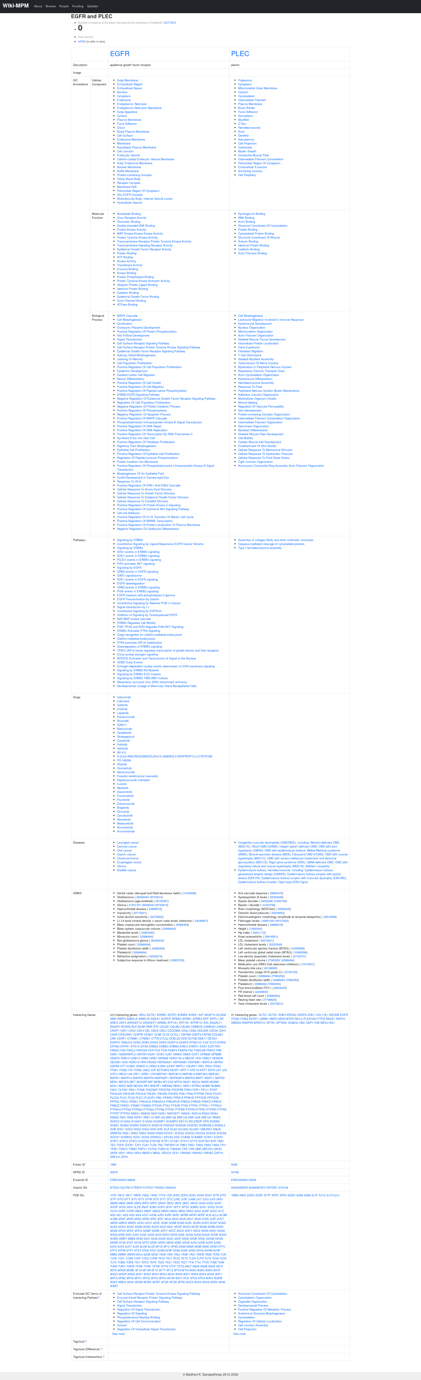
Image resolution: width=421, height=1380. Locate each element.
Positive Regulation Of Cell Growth (139, 383)
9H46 (222, 1282)
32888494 (182, 924)
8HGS (131, 1274)
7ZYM (156, 1266)
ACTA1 (151, 1015)
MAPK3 (138, 1078)
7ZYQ (180, 1266)
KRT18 (194, 1070)
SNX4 (142, 1133)
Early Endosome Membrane (134, 163)
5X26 (139, 1238)
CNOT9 (196, 1034)
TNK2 (183, 1145)
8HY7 (218, 1274)
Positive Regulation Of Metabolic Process (264, 1309)
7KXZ (176, 1258)
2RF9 (137, 1203)
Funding (78, 6)
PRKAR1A (158, 1101)
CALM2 (175, 1026)
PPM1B (189, 1097)
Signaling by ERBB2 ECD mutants (139, 674)
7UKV (121, 1266)
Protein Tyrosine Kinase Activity (137, 237)
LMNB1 (264, 1019)
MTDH (178, 1082)
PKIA (208, 1094)
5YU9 (137, 1242)
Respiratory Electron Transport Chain (261, 371)
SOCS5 (211, 1133)
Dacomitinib (124, 792)
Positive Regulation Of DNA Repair (139, 426)
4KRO (193, 1215)
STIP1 (165, 1141)
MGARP (142, 1082)
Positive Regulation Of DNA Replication (142, 430)
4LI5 (208, 1215)
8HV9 (202, 1274)
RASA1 (186, 1113)
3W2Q (156, 1211)
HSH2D (152, 1062)
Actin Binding (246, 221)
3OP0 (161, 1207)
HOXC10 (134, 1062)
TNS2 (199, 1145)
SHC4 (145, 1129)
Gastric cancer (126, 854)
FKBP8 (182, 1050)
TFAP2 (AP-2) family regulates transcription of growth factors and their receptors (168, 650)
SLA (166, 1129)
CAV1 (124, 1030)
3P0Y (169, 1207)
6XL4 (139, 1254)
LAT (218, 1070)
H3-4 (181, 1058)
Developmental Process (253, 1305)
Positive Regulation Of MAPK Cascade (142, 418)
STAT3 (133, 1141)
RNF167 (206, 1117)
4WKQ (123, 1223)
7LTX (113, 1262)
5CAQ (222, 1223)
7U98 (213, 1262)
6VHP (216, 1250)
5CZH (155, 1227)
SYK (213, 1141)
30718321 (140, 913)
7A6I (170, 1254)
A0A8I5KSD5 (239, 1187)
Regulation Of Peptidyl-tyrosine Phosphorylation (147, 458)
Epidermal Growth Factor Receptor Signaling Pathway (151, 351)
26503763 (177, 960)
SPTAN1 (281, 1022)
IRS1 (201, 1066)
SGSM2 (215, 1121)
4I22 (125, 1215)
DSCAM (334, 1015)
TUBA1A (163, 1149)
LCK (224, 1070)
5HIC (128, 1234)
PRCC (124, 1101)
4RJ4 (167, 1219)
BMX (149, 1026)
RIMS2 (114, 1117)
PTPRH (190, 1109)
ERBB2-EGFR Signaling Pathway (138, 394)
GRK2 (173, 1058)
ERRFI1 (194, 1046)
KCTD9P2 (163, 1070)
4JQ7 (145, 1215)
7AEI (192, 1254)
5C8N (180, 1223)
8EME (130, 1270)
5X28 (154, 1238)
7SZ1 (168, 1262)
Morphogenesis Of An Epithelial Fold (140, 473)
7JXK (113, 1258)
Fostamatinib (125, 796)
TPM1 (114, 1149)
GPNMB (216, 1054)
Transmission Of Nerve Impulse (258, 363)
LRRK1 (145, 1074)
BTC (156, 1026)
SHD (153, 1129)
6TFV (113, 1250)
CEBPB (138, 1034)
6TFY (130, 1250)
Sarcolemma (246, 139)
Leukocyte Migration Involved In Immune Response (270, 319)
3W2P (147, 1211)
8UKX (114, 1282)
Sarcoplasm (245, 116)
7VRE (147, 1266)
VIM (316, 1022)
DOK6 (162, 1042)
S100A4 (125, 1121)
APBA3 (176, 1019)
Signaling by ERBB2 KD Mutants (138, 670)
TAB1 (220, 1141)
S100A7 (136, 1121)
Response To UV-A (129, 481)
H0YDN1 (271, 1187)
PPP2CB (200, 1097)
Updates (92, 6)
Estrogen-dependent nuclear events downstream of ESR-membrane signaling (166, 666)
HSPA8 (114, 1066)
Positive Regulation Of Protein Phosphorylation (147, 331)
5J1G (322, 1195)
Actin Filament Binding (131, 300)
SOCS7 (115, 1137)
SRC (177, 1137)
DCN (184, 1038)
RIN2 (130, 1117)
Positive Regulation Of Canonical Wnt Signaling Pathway (153, 509)
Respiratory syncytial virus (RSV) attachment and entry (152, 682)
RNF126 (160, 1117)
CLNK (158, 1034)
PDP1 (196, 1090)
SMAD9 (236, 1022)
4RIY (160, 1219)
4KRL (175, 1215)
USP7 (309, 1022)
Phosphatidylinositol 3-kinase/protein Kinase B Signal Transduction (159, 422)
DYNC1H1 (195, 1042)
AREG (114, 1022)
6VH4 (200, 1250)
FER (151, 1050)
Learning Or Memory (130, 359)
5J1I (336, 1195)
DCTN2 (192, 1038)
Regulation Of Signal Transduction (138, 1309)
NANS (205, 1082)
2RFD (145, 1203)
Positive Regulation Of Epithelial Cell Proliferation (148, 454)
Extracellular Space (129, 88)
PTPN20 (137, 1109)
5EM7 (220, 1227)
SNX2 (134, 1133)
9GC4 (189, 1282)
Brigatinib (123, 807)
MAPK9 (190, 1078)
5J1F (315, 1195)
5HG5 (205, 1231)
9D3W (139, 1282)
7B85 (208, 1254)
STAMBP (197, 1137)
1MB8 (235, 1195)
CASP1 (115, 1030)
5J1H (329, 1195)
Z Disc (242, 123)
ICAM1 (131, 1066)
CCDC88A (174, 1030)
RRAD (216, 1117)
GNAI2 (177, 1054)
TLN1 (145, 1145)
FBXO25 (141, 1050)
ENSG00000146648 (122, 1180)
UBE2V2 (207, 1149)
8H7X (216, 1270)
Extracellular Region (130, 84)
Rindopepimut (125, 736)
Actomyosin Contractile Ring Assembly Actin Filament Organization (281, 465)
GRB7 (153, 1058)
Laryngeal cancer (128, 842)
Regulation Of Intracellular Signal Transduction (146, 1329)
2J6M (191, 1199)
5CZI (163, 1227)
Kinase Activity (126, 261)
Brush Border (246, 108)
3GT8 (122, 1207)
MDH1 (114, 1082)
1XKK (153, 1195)
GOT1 (195, 1054)
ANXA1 (155, 1019)
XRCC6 (166, 1153)
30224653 (277, 913)
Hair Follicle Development (133, 335)
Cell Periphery (247, 175)
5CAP (213, 1223)
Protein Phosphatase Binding (135, 277)
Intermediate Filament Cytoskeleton (260, 159)
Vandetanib (124, 732)
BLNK (141, 1026)
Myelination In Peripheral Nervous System (265, 367)
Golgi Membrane (127, 80)
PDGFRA (165, 1090)
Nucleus (122, 92)
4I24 (138, 1215)
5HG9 (113, 1234)
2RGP (162, 1203)
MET (133, 1082)
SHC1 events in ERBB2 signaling (138, 552)
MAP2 (274, 1019)
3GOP (114, 1207)
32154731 (299, 956)
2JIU (206, 1199)
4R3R (129, 1219)
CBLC (163, 1030)
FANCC (115, 1050)
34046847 (201, 921)
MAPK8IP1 (162, 1078)
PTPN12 (216, 1105)
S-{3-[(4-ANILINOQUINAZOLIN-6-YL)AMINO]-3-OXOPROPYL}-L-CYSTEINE (165, 756)
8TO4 (201, 1278)
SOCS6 (221, 1133)
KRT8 (211, 1070)
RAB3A (145, 1113)
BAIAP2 (115, 1026)
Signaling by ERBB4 (130, 548)
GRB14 (135, 1058)
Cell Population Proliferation (134, 363)
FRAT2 (210, 1050)
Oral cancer (124, 850)
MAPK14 (126, 1078)
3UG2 (211, 1207)
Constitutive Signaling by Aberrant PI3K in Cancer (148, 603)
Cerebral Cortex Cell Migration (136, 375)
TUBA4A (175, 1149)
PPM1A (178, 1097)
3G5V (210, 1203)
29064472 (276, 893)
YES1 (175, 1153)
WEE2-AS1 (327, 1022)
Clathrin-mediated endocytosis (136, 638)
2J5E (177, 1199)
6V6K (184, 1250)
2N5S (129, 1203)
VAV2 (129, 1153)
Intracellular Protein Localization (258, 343)
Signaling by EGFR (129, 567)
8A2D (211, 1266)
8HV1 (139, 1274)
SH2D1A (145, 1125)
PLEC (240, 53)
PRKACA (145, 1101)
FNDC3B (199, 1050)
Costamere (245, 147)
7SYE (153, 1262)
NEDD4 (138, 1086)
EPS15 (135, 1046)
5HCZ (196, 1231)
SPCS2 (168, 1137)
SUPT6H (204, 1141)
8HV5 (171, 1274)
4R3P (121, 1219)
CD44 (184, 1030)
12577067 (169, 22)
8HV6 (178, 1274)
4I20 (113, 1215)
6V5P (168, 1250)
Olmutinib (123, 811)
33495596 (297, 948)
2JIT (199, 1199)
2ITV (141, 1199)
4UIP (213, 1219)
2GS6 (200, 1195)
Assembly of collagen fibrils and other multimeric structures (276, 540)
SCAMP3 (172, 1121)
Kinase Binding (126, 273)
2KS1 (219, 1199)
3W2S (173, 1211)
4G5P (205, 1211)
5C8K (164, 1223)
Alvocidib (123, 721)
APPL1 (214, 1019)
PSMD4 (146, 1105)
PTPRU (125, 1113)
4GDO (291, 1195)
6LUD (151, 1246)
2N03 (242, 1195)
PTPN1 (193, 1105)
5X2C (169, 1238)
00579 (114, 1172)
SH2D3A (180, 1125)
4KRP (201, 1215)
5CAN (196, 1223)
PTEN (321, 1019)
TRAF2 (123, 1149)
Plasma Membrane (129, 120)
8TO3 (193, 1278)
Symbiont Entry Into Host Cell (136, 438)
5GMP (147, 1231)
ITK (130, 1070)
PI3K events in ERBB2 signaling (137, 591)
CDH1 (222, 1030)
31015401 (307, 964)
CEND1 (148, 1034)
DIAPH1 (115, 1042)
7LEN (192, 1258)
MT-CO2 (168, 1082)
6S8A (190, 1246)
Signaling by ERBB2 (130, 540)
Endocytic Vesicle (128, 155)
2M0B (114, 1203)
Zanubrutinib (125, 815)
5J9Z (143, 1234)
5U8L (181, 1234)
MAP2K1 (162, 1074)
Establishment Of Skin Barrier (257, 446)
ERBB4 (174, 1046)
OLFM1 (123, 1090)
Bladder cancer (126, 870)
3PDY (275, 1195)
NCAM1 (214, 1082)
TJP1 (138, 1145)
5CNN (138, 1227)
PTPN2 (126, 1109)
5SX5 (173, 1234)
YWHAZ (208, 1153)
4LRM (114, 1219)
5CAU (122, 1227)
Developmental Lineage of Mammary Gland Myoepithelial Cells (157, 686)
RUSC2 (115, 1121)
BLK (134, 1026)
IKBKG (140, 1066)
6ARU (162, 1242)
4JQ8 (153, 1215)
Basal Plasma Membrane (133, 131)
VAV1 (121, 1153)
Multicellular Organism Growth (257, 398)
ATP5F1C (196, 1022)
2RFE (153, 1203)
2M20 (121, 1203)
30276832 (156, 917)
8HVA (210, 1274)
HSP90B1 (194, 1062)
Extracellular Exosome (252, 167)
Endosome (124, 100)
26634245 (279, 988)
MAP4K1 (214, 1074)
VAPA (114, 1153)
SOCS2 (179, 1133)
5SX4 (165, 1234)
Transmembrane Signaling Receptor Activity (145, 245)
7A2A (162, 1254)
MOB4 (158, 1082)
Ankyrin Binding (248, 241)
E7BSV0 (136, 1187)
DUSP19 (172, 1042)
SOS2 (145, 1137)
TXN (191, 1149)
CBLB (155, 1030)
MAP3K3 (202, 1074)
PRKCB (196, 1101)
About (38, 6)
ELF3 (213, 1042)
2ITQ (120, 1199)
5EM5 (203, 1227)
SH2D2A (168, 1125)
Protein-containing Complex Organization (264, 414)
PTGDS (157, 1105)
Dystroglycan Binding (251, 214)
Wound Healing (247, 402)
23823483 (147, 932)
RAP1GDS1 (158, 1113)
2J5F (184, 1199)
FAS (123, 1050)
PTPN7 (169, 1109)
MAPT (200, 1078)
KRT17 (184, 1070)
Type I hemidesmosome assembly (260, 548)
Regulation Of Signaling (132, 1313)
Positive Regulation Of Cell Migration (140, 387)
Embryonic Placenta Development (138, 327)
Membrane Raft (127, 187)
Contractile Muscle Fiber (253, 155)
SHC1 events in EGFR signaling (137, 579)
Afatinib (122, 764)
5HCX (180, 1231)
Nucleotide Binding (129, 214)
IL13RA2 (151, 1066)
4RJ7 (190, 1219)
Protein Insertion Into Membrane (137, 461)
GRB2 (144, 1058)
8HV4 (163, 1274)
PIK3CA (141, 1094)
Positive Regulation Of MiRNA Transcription (145, 521)
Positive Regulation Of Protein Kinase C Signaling (148, 505)
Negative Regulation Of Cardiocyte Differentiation (148, 529)
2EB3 (184, 1195)
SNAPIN (247, 1022)
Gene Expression (249, 347)
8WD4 (122, 1282)
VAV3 (137, 1153)
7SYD (144, 1262)
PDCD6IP (152, 1090)
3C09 (202, 1203)
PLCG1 (217, 1094)
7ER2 (215, 1254)
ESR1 (203, 1046)
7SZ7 (183, 1262)
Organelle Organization (252, 1301)
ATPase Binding (127, 304)
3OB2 (153, 1207)
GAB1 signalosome (129, 575)
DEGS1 (212, 1038)
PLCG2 (114, 1097)
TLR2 (153, 1145)
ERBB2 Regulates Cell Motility (136, 623)
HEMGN (217, 1058)
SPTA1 (270, 1022)
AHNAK (182, 1015)
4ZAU (140, 1223)
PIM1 (182, 1094)
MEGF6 (124, 1082)
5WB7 (123, 1238)
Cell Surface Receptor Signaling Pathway (143, 343)
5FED (122, 1231)
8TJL (186, 1278)
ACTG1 (273, 1015)
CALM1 (164, 1026)
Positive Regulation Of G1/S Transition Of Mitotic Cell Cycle (155, 517)
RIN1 (123, 1117)
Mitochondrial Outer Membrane (257, 88)
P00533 (159, 1187)
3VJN (219, 1207)
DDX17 (202, 1038)
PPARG (168, 1097)
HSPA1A (207, 1062)
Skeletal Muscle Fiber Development (260, 434)
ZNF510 (115, 1157)
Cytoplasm (124, 96)
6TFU (221, 1246)
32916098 (329, 917)
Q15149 (283, 1187)
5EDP (178, 1227)
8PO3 (154, 1278)
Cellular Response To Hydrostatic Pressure (265, 454)
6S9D (213, 1246)
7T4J (198, 1262)
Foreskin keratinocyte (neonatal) (137, 776)
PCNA (141, 1090)
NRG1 (187, 1086)
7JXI (223, 1254)
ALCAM (221, 1015)
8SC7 (178, 1278)
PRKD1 (125, 1105)
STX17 (184, 1141)
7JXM (129, 1258)
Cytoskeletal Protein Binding (256, 233)
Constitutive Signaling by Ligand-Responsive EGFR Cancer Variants (160, 544)
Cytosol (122, 116)
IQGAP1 (191, 1066)
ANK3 (282, 1015)
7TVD (205, 1262)
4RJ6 (182, 1219)
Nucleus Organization (251, 327)
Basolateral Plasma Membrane (136, 147)
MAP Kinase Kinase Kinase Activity (140, 233)
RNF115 (148, 1117)
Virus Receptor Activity (131, 217)
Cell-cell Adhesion (128, 513)
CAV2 (132, 1030)
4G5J (197, 1211)
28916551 (271, 936)
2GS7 (208, 1195)
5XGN (219, 1238)
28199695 (270, 968)
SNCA (217, 1129)
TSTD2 (152, 1149)
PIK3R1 (152, 1094)
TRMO (132, 1149)
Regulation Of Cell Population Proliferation (143, 402)
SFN (206, 1121)
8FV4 (185, 1270)
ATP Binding (125, 257)
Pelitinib (122, 744)
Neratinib (122, 788)
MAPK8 (149, 1078)
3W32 (181, 1211)
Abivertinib (123, 819)
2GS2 (192, 1195)
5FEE (130, 1231)
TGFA (120, 1145)
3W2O (139, 1211)
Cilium (121, 127)
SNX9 (159, 1133)
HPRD (82, 41)
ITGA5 (216, 1066)
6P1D (159, 1246)
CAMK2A (197, 1026)
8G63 (192, 1270)
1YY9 (161, 1195)
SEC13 (183, 1121)
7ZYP (172, 1266)
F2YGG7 (148, 1187)
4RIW (145, 1219)
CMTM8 (186, 1034)
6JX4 (121, 1246)
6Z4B (147, 1254)
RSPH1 (341, 1019)
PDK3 (188, 1090)
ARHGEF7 (149, 1022)
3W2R (165, 1211)
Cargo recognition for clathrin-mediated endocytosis (149, 634)
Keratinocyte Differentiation (255, 379)
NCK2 (122, 1086)
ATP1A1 (173, 1022)
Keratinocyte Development (255, 323)
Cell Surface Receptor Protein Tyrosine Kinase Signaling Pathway (158, 347)
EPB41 (222, 1042)
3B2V (178, 1203)
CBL (147, 1030)
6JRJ (194, 1242)
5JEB (150, 1234)
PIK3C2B (129, 1094)
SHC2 (129, 1129)
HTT (123, 1066)
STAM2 (185, 1137)
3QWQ (194, 1207)
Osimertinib (124, 768)
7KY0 (184, 1258)
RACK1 (330, 1019)
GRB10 (125, 1058)
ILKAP (170, 1066)
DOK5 (154, 1042)
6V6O (192, 1250)
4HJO (213, 1211)
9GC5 (197, 1282)
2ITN (216, 1195)
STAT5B (155, 1141)
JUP (153, 1070)
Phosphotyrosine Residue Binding (138, 1317)
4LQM (223, 1215)
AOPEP (166, 1019)
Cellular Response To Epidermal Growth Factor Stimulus (153, 497)
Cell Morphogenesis (129, 319)
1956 (113, 1164)
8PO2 (146, 1278)
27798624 (269, 999)
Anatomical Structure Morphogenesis (261, 1313)
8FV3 (177, 1270)
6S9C (205, 1246)
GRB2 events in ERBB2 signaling (138, 587)
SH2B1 (114, 1125)
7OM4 (121, 1262)
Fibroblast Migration (250, 351)
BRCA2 (291, 1015)
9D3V (130, 1282)
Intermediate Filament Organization (260, 422)
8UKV (209, 1278)
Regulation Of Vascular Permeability (261, 406)
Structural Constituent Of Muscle (259, 237)
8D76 (113, 1270)
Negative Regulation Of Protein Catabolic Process (148, 406)
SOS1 (137, 1137)
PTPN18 (115, 1109)
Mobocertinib (125, 823)
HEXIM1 (115, 1062)
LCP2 (113, 1074)
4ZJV (148, 1223)
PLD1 (123, 1097)
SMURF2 (206, 1129)
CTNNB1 (132, 1038)
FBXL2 (131, 1050)
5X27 (147, 1238)
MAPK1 (115, 1078)
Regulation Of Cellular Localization (260, 1321)
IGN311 (122, 725)
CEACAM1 (125, 1034)
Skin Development (249, 410)
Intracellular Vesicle (129, 202)
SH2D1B (157, 1125)
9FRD (181, 1282)
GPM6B (205, 1054)
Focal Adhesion (127, 123)
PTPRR (211, 1109)
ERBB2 (153, 1046)
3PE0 (283, 1195)
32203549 (276, 897)
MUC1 (187, 1082)
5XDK (193, 1238)
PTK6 (184, 1105)
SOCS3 (190, 1133)
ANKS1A (132, 1019)
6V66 (176, 1250)
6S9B (198, 1246)
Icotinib (121, 784)
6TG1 (153, 1250)
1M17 (128, 1195)
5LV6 (158, 1234)
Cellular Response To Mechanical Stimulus (265, 450)
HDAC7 (206, 1058)
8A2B (203, 1266)
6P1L (167, 1246)
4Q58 (299, 1195)
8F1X (154, 1270)
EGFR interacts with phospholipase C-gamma (146, 595)
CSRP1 (121, 1038)
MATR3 (220, 1078)
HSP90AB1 (180, 1062)
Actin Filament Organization (255, 335)
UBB (198, 1149)
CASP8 (302, 1015)
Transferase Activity (130, 265)
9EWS (147, 1282)
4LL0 (215, 1215)
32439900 (261, 992)
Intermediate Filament (252, 100)
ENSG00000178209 (243, 1180)
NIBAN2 (167, 1086)
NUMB (206, 1086)
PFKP (213, 1090)
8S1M (171, 1278)
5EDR (195, 1227)
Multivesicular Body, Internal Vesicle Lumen (145, 198)
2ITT (127, 1199)
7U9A (113, 1266)
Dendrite (243, 135)
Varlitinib (122, 748)
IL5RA (162, 1066)
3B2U (170, 1203)
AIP (201, 1015)
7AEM (200, 1254)
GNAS (187, 1054)
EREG (184, 1046)
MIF (150, 1082)
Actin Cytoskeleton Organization (258, 375)
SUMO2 (293, 1022)
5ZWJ (153, 1242)
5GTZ (172, 1231)
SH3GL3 (219, 1125)
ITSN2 (138, 1070)
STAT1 (114, 1141)
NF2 (146, 1086)
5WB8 (131, 1238)
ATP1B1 (184, 1022)
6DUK (186, 1242)
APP (206, 1019)
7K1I (169, 1258)
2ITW (148, 1199)
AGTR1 (172, 1015)
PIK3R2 (162, 1094)
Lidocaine (123, 701)
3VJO (113, 1211)
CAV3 (140, 1030)
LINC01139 (125, 1074)
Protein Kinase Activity (131, 229)
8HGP (123, 1274)
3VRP (122, 1211)
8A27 (188, 1266)
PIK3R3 (173, 1094)
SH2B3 (134, 1125)
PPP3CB (213, 1097)
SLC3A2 (183, 1129)
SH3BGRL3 (206, 1125)
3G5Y (218, 1203)
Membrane (123, 143)
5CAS (114, 1227)
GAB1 (114, 1054)
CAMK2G (209, 1026)
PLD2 (131, 1097)
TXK (184, 1149)
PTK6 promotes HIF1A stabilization (139, 642)
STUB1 (174, 1141)
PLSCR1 (149, 1097)
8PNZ (122, 1278)
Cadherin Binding (128, 292)
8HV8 (194, 1274)
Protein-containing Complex (134, 175)
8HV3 (155, 1274)
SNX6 (151, 1133)
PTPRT (115, 1113)
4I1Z (221, 1211)
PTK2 (166, 1105)
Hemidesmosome (249, 127)
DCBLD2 (174, 1038)
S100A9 (147, 1121)
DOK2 (137, 1042)
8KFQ (114, 1278)
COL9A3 (217, 1034)
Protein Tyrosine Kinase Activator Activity (143, 281)
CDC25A (202, 1030)
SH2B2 (124, 1125)
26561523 (268, 921)
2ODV (259, 1195)
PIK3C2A (116, 1094)
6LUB (143, 1246)
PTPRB (180, 1109)
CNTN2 (206, 1034)
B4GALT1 (216, 1022)
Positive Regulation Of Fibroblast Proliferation (146, 442)
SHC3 (137, 1129)
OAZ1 (114, 1090)
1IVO (113, 1195)
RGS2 (205, 1113)
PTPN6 (159, 1109)
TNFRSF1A (171, 1145)
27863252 (274, 960)
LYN (152, 1074)
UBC (302, 1022)
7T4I (191, 1262)
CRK (113, 1038)
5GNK (156, 1231)
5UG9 (197, 1234)
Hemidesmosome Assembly (256, 383)
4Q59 (307, 1195)
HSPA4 (218, 1062)
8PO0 (130, 1278)
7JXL (121, 1258)
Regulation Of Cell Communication (139, 1321)
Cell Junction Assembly (253, 1325)
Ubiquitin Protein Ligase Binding (137, 285)
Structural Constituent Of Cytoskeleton (262, 225)
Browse (51, 6)
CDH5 (114, 1034)
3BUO (194, 1203)
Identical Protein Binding (132, 289)
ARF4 (122, 1022)
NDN (130, 1086)
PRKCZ (115, 1105)
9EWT (156, 1282)
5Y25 (122, 1242)
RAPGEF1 (173, 1113)
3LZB (137, 1207)
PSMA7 (136, 1105)
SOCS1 (169, 1133)
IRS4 (208, 1066)
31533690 (189, 893)
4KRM (184, 1215)
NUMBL (216, 1086)
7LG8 (215, 1258)
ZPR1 (124, 1157)
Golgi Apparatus (127, 112)
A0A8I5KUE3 (257, 1187)
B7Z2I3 (114, 1187)
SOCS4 (200, 1133)
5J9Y (136, 1234)
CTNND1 (144, 1038)
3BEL (185, 1203)
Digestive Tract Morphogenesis (136, 446)
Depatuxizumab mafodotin (133, 780)
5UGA (206, 1234)
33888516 (155, 909)
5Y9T (130, 1242)
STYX (194, 1141)
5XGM (210, 1238)
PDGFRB (177, 1090)
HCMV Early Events (130, 662)
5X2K (185, 1238)
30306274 (155, 956)
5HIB (121, 1234)
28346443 (142, 897)
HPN (143, 1062)
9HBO (114, 1286)
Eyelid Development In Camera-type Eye (143, 477)
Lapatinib (122, 713)
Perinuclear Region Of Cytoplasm (138, 191)
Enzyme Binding (127, 269)
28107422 (281, 921)
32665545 (284, 909)
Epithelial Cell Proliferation (133, 450)
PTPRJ (200, 1109)
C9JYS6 (125, 1187)
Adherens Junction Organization (258, 394)
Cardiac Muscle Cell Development (259, 442)
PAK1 (132, 1090)
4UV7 (220, 1219)
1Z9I (169, 1195)
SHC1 (120, 1129)
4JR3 (160, 1215)
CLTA (165, 1034)
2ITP (113, 1199)
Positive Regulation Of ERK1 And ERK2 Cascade (148, 485)
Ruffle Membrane (128, 171)
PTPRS (222, 1109)
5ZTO (145, 1242)
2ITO (223, 1195)
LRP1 (136, 1074)
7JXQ (145, 1258)
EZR (211, 1046)
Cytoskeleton (246, 96)
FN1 (190, 1050)
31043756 (280, 901)
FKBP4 (172, 1050)
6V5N (160, 1250)
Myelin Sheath (247, 151)
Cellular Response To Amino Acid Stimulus (144, 489)
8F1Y (162, 1270)
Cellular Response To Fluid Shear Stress (264, 458)
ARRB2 (162, 1022)
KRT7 (203, 1070)
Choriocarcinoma (127, 858)
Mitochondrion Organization (255, 331)
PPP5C (115, 1101)
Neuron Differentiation (130, 379)
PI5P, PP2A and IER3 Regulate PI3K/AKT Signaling (150, 627)
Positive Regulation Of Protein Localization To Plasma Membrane (158, 525)
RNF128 (171, 1117)
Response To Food (250, 387)
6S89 (182, 1246)
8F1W (146, 1270)
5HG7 (213, 1231)
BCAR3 (126, 1026)
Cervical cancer (127, 846)
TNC (160, 1145)
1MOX (137, 1195)
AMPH (121, 1019)
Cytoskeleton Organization (255, 1297)
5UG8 (189, 1234)
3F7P (267, 1195)
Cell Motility (245, 438)
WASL (157, 1153)
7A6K (184, 1254)
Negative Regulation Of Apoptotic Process (144, 414)
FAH (217, 1046)
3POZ (185, 1207)
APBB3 (197, 1019)
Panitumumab (126, 717)
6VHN (208, 1250)
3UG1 (203, 1207)
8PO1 (138, 1278)
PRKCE (217, 1101)
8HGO (114, 1274)
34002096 (266, 901)
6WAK (122, 1254)
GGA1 (151, 1054)
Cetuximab (124, 697)
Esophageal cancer (129, 862)
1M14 (120, 1195)
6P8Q (174, 1246)
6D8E (178, 1242)
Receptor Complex (129, 183)
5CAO (205, 1223)
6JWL (217, 1242)
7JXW (153, 1258)
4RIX (153, 1219)
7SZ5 (176, 1262)
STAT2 (124, 1141)
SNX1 (126, 1133)
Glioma (121, 866)
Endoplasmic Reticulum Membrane (139, 108)
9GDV (214, 1282)
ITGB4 (244, 1019)
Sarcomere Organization (253, 426)
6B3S (170, 1242)
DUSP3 (184, 1042)
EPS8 (144, 1046)
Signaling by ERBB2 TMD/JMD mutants (142, 678)
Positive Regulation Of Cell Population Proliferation (149, 367)
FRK (219, 1050)
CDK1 (311, 1015)
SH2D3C (192, 1125)
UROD (218, 1149)
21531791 (135, 905)
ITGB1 (114, 1070)
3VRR (130, 1211)
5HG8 (221, 1231)
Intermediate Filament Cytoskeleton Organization (269, 418)
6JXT (128, 1246)
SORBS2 (126, 1137)
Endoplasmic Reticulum (132, 104)
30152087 (161, 901)
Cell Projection (247, 143)
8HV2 (147, 1274)
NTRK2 (196, 1086)
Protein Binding (126, 253)
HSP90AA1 (164, 1062)
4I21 (119, 1215)
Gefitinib (122, 705)
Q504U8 (170, 1187)
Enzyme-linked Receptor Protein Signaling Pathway (149, 1297)
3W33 (189, 1211)
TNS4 (215, 1145)
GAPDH (142, 1054)
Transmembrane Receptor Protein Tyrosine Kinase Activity (154, 241)
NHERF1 (155, 1086)
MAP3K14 (188, 1074)
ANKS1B (144, 1019)
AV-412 (121, 752)
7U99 (221, 1262)
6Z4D (154, 1254)
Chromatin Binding (128, 221)
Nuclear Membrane (129, 167)
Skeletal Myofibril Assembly (256, 359)
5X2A (162, 1238)
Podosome (245, 80)
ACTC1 (263, 1015)
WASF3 (147, 1153)
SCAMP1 (159, 1121)
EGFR (120, 53)
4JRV (168, 1215)
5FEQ (138, 1231)
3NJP (144, 1207)
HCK (198, 1058)
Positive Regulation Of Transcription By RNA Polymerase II (155, 434)
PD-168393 (124, 760)
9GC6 (205, 1282)
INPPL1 (181, 1066)
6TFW (122, 1250)
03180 (235, 1172)
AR (221, 1019)
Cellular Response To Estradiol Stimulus (142, 501)
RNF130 (182, 1117)
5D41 (170, 1227)
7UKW (130, 1266)
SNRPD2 (115, 1133)
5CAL (188, 1223)
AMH (113, 1019)
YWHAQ (196, 1153)
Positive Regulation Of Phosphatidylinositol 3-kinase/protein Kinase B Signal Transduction (165, 467)
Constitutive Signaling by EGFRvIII (139, 611)
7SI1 (137, 1262)
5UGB (214, 1234)
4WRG (132, 1223)
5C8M (172, 1223)
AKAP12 (209, 1015)
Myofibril (243, 120)
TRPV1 (142, 1149)
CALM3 (185, 1026)
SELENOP (195, 1121)
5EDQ (186, 1227)
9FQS (173, 1282)
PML (159, 1097)
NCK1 (114, 1086)
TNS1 (191, 1145)
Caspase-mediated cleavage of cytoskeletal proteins (271, 544)
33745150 (290, 972)
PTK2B (175, 1105)
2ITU (134, 1199)
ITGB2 (123, 1070)
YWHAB (185, 1153)
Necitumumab (126, 772)
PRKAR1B (173, 1101)
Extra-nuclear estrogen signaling (137, 654)
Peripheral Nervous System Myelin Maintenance (268, 390)
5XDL (201, 1238)
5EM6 (211, 1227)
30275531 (266, 940)
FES (157, 1050)
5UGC (223, 1234)
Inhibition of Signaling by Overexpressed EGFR (147, 615)
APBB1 (187, 1019)
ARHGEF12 (134, 1022)
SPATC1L (259, 1022)
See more (118, 1334)
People (64, 6)
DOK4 (145, 1042)
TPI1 (223, 1145)
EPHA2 (115, 1046)
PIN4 (190, 1094)
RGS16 (196, 1113)
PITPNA (199, 1094)
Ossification (124, 323)
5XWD (114, 1242)
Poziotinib (123, 800)
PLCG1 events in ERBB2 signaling (139, 559)
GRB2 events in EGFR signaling (137, 571)
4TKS (205, 1219)
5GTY (164, 1231)
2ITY (163, 1199)
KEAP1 (175, 1070)
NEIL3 (299, 1019)
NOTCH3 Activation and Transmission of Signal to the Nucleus (156, 658)
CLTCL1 (175, 1034)
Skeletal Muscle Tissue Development (261, 339)
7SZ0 (160, 1262)
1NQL (145, 1195)
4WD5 (114, 1223)
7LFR (200, 1258)
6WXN (131, 1254)
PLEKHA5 (309, 1019)
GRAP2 (115, 1058)
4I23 (132, 1215)
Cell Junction (125, 151)
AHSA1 (193, 1015)
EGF (206, 1042)
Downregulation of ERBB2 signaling (139, 646)
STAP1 (208, 1137)
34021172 (259, 932)
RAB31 (135, 1113)
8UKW (218, 1278)
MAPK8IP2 (177, 1078)
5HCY (188, 1231)
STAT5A (143, 1141)
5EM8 (114, 1231)
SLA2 (173, 1129)
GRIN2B (163, 1058)
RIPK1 (138, 1117)
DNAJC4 (126, 1042)
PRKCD (206, 1101)
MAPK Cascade (127, 315)
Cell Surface (125, 135)
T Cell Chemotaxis (250, 355)
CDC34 (213, 1030)
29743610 (156, 897)
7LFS (207, 1258)
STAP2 (218, 1137)
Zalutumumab (125, 803)
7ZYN (164, 1266)
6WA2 (114, 1254)
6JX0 (113, 1246)
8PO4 (162, 1278)
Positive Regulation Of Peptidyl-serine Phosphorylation (152, 390)
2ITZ (170, 1199)
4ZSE (156, 1223)
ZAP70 (218, 1153)
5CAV (130, 1227)
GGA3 (160, 1054)
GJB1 (168, 1054)
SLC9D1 (194, 1129)
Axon (241, 131)
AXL (206, 1022)
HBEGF (189, 1058)
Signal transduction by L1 (133, 607)
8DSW (122, 1270)
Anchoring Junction (250, 171)
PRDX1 (133, 1101)
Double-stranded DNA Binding (136, 225)
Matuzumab (124, 729)
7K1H (161, 1258)
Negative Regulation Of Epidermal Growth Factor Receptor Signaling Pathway (166, 398)
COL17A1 (322, 1015)
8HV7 (186, 1274)
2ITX (156, 1199)
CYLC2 (164, 1038)
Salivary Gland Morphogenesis (136, 355)
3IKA (130, 1207)
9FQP (165, 1282)
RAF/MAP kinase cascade (134, 619)
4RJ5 (175, 1219)
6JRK (201, 1242)
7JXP (137, 1258)
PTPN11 (204, 1105)
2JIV (213, 1199)
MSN (281, 1019)
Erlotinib (122, 709)
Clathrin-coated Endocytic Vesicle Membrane (145, 159)
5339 (234, 1164)
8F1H (138, 1270)
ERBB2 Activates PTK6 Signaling (138, 631)
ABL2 (142, 1015)
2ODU (251, 1195)
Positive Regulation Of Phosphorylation (142, 410)
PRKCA (185, 1101)
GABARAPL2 (127, 1054)
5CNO (147, 1227)
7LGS (223, 1258)
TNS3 (207, 1145)
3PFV (177, 1207)
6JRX (209, 1242)
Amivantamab (126, 831)
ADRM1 (162, 1015)
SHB (113, 1129)
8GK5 (208, 1270)
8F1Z (170, 1270)
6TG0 (145, 1250)
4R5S (137, 1219)
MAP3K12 (175, 1074)
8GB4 (200, 1270)
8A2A (196, 1266)
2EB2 (176, 1195)
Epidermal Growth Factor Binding (138, 296)
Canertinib (123, 740)
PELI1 (205, 1090)
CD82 (192, 1030)
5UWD (114, 1238)
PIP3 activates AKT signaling (136, 563)
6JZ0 (136, 1246)
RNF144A (194, 1117)
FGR (164, 1050)
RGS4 (214, 1113)
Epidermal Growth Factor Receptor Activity (144, 249)
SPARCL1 (156, 1137)
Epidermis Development (132, 371)
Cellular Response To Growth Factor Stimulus (146, 493)
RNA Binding (246, 217)
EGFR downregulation (131, 583)
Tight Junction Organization (255, 461)
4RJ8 (197, 1219)
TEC (113, 1145)
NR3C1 (177, 1086)
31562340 (255, 928)
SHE (160, 1129)
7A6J (177, 1254)
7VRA (139, 1266)
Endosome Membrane (131, 139)
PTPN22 (148, 1109)
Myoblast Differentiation (253, 430)
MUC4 (196, 1082)
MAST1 (209, 1078)
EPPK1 (125, 1046)
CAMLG (221, 1026)
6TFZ (137, 1250)
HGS (125, 1062)
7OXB (130, 1262)
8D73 (219, 1266)
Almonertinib (125, 827)
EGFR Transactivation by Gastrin (138, 599)
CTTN (155, 1038)
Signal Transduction (129, 339)
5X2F (177, 1238)
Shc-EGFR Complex (130, 194)
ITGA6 (235, 1019)
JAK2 (146, 1070)
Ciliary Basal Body (129, 179)
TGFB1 (129, 1145)
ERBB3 (164, 1046)
